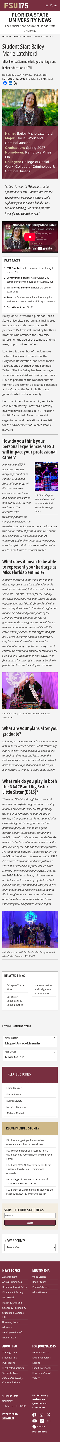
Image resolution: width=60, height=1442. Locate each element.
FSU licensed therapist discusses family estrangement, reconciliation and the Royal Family (29, 1154)
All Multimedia (39, 1292)
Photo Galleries (40, 1287)
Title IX (36, 1378)
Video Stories (39, 1276)
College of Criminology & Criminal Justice (15, 1000)
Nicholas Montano (16, 1107)
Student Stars (18, 36)
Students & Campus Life (13, 1314)
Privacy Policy (10, 1413)
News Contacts (40, 1352)
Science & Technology (14, 1307)
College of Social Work (15, 987)
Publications (8, 1362)
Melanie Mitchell (15, 1113)
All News (7, 1327)
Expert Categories (42, 1368)
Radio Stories (39, 1281)
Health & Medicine (12, 1302)
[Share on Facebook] (5, 82)
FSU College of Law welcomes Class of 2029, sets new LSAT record (27, 1181)
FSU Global (8, 1297)
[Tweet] (15, 82)
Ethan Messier (14, 1088)
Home (5, 36)
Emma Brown (13, 1094)
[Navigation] (56, 5)
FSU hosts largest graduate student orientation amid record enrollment (25, 1142)
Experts (36, 1362)
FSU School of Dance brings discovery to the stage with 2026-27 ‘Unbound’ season (30, 1191)
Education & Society (13, 1292)
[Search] (51, 5)
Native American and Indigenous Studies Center (43, 989)
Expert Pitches (10, 1337)
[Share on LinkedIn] (10, 82)
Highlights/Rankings (13, 1368)
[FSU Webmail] (46, 5)
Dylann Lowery (14, 1100)
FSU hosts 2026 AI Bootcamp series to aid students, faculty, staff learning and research (28, 1169)
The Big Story (9, 1352)
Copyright (8, 1417)
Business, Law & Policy (14, 1287)
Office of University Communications (12, 1380)
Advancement (9, 1276)
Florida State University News (30, 17)
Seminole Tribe (10, 1373)
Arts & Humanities (12, 1281)
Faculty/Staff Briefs (12, 1332)
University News (11, 1322)
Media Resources (41, 1357)
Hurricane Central (41, 1373)
